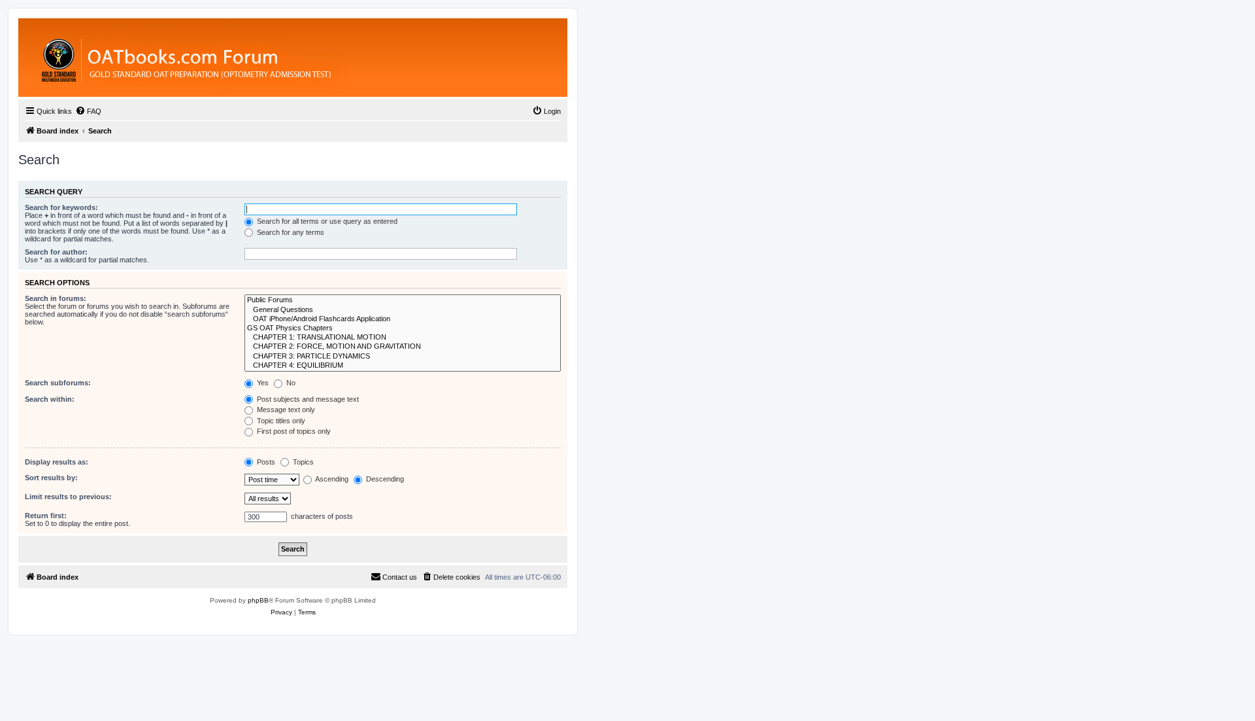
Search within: (50, 399)
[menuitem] (88, 111)
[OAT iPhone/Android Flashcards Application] (403, 319)
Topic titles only (280, 421)
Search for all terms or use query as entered (326, 221)
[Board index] (258, 58)
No (289, 383)
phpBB (258, 600)
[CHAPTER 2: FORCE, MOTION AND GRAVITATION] (403, 346)
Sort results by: (51, 478)
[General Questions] (403, 310)
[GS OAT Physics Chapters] (403, 328)
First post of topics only (293, 431)
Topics (302, 462)
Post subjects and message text (307, 399)
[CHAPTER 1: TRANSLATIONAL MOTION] (403, 337)
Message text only (285, 409)
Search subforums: (58, 383)
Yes (262, 383)
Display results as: (56, 462)
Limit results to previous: (68, 497)
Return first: (46, 515)
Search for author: (56, 252)
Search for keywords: (61, 207)
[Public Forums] (403, 300)
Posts (265, 462)
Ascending (331, 479)
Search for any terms (289, 232)
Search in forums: (55, 298)
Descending (384, 479)
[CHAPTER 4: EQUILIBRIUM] (403, 365)
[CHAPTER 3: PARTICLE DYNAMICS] (403, 356)
